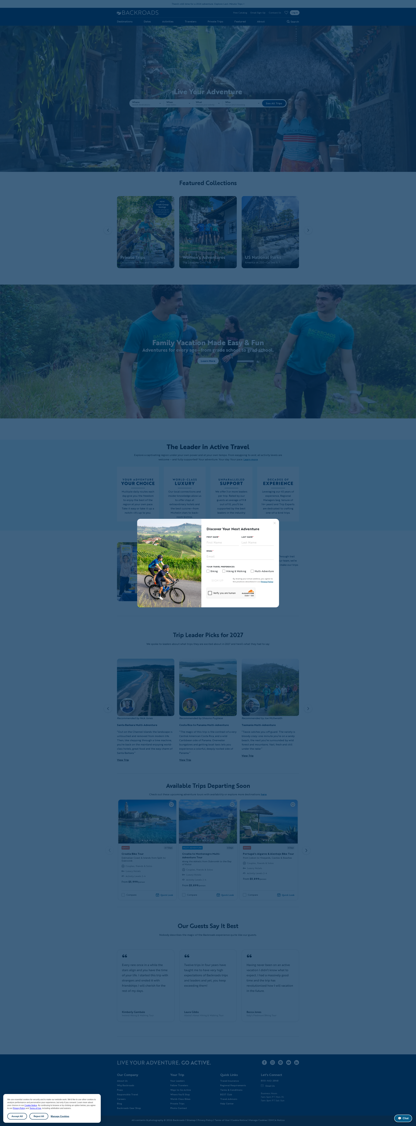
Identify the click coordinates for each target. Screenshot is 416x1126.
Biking (214, 571)
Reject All (39, 1116)
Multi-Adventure (264, 571)
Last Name (247, 537)
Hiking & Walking (236, 571)
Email (209, 551)
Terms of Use (35, 1108)
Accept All (17, 1116)
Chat (403, 1118)
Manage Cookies (60, 1116)
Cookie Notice (31, 1105)
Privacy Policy (19, 1108)
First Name (212, 537)
